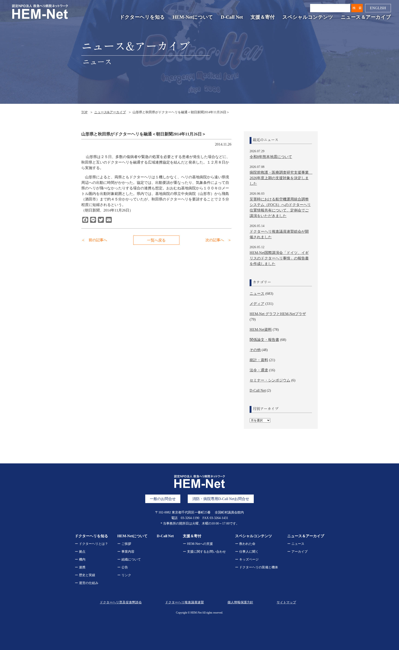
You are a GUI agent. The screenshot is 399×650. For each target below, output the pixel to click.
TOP (84, 112)
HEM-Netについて (192, 17)
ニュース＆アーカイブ (366, 17)
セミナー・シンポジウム (270, 380)
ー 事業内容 (125, 551)
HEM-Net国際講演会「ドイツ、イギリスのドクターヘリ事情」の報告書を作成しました (279, 258)
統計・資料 (259, 360)
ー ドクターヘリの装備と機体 (256, 567)
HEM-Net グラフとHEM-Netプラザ (278, 314)
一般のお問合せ (163, 499)
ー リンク (124, 575)
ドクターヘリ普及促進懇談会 (121, 602)
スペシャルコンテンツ (307, 17)
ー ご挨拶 (124, 544)
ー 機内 (80, 559)
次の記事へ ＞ (218, 240)
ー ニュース (295, 544)
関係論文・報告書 (264, 340)
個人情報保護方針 (240, 602)
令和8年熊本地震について (271, 157)
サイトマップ (286, 602)
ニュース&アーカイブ (110, 112)
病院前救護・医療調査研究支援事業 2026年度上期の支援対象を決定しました (281, 177)
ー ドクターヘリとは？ (91, 544)
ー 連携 (80, 567)
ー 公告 (122, 567)
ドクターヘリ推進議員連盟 (184, 602)
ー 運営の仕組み (86, 583)
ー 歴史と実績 (85, 575)
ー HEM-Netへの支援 (198, 544)
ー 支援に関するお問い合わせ (204, 551)
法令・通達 (259, 370)
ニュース (257, 293)
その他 (255, 350)
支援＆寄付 (263, 17)
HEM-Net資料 (261, 329)
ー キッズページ (247, 559)
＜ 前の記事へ (94, 240)
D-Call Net (232, 17)
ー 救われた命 (245, 544)
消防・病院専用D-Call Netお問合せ (220, 499)
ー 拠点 (80, 551)
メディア (257, 304)
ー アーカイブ (297, 551)
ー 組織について (129, 559)
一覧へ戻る (156, 240)
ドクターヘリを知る (142, 17)
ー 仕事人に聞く (247, 551)
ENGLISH (378, 8)
